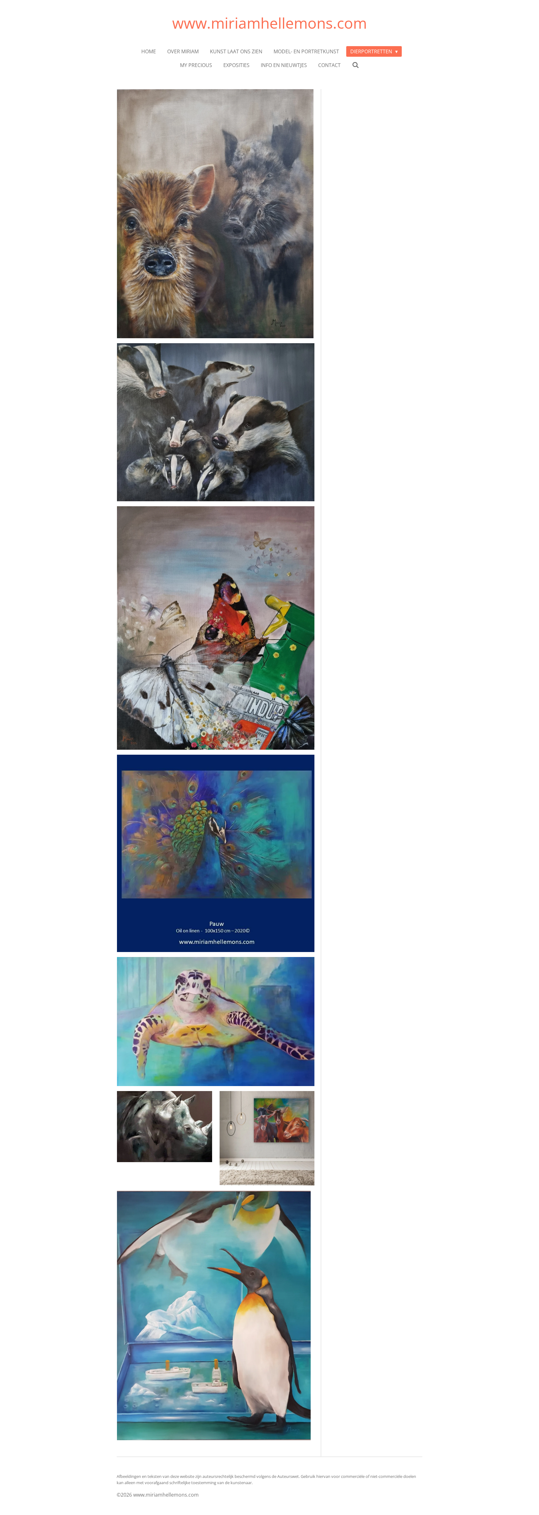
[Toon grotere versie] (215, 853)
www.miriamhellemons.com (269, 23)
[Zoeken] (355, 65)
